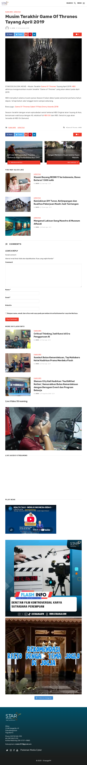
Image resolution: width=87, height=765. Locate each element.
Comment (9, 262)
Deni (13, 28)
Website (8, 305)
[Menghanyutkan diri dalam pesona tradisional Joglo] (43, 656)
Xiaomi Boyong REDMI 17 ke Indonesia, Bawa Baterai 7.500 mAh (57, 178)
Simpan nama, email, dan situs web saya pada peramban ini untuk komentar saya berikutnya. (42, 313)
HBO (74, 86)
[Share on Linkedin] (34, 34)
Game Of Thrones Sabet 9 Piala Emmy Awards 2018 (36, 107)
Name (8, 290)
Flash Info (9, 11)
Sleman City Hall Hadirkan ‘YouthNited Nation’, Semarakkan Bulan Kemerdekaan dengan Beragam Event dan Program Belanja (56, 386)
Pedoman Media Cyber (31, 750)
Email (7, 297)
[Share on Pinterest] (30, 34)
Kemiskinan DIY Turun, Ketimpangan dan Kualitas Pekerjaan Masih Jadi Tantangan (56, 202)
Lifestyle (17, 11)
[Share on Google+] (26, 34)
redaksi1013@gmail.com (23, 744)
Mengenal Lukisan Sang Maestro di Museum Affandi (57, 222)
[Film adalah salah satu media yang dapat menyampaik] (43, 578)
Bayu (37, 183)
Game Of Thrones (48, 86)
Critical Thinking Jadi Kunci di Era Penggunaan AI (52, 335)
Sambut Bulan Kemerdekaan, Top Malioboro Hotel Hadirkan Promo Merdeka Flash (57, 359)
